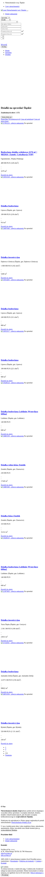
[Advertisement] (22, 80)
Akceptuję (5, 875)
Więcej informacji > (37, 873)
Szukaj (4, 47)
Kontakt (3, 863)
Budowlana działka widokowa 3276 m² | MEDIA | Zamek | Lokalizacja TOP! (19, 153)
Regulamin (14, 861)
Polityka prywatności (26, 861)
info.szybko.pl (6, 855)
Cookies (38, 861)
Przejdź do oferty (7, 175)
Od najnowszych (14, 119)
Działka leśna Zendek (10, 516)
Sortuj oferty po (6, 117)
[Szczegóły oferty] (12, 123)
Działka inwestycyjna (10, 257)
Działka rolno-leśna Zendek (13, 465)
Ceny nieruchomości (12, 6)
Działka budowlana (9, 206)
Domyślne (4, 119)
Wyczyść (4, 44)
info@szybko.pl (6, 853)
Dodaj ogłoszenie (11, 841)
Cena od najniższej (27, 119)
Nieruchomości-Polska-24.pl (21, 822)
